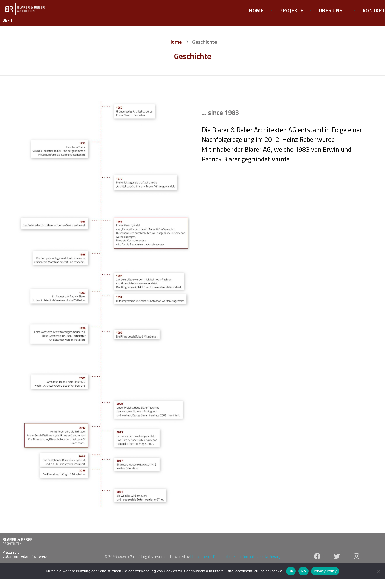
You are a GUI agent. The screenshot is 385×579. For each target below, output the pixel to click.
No (303, 571)
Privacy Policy (325, 571)
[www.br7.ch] (24, 9)
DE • (7, 20)
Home (175, 42)
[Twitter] (336, 556)
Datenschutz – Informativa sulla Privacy (246, 557)
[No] (378, 571)
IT (12, 20)
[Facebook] (317, 556)
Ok (291, 571)
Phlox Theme (201, 557)
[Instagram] (356, 556)
